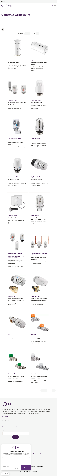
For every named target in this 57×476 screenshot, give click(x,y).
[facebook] (11, 420)
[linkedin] (2, 420)
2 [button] (31, 33)
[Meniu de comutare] (55, 6)
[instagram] (8, 420)
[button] (26, 33)
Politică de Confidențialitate (37, 466)
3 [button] (34, 33)
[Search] (52, 6)
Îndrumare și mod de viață (34, 454)
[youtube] (5, 420)
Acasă (23, 9)
